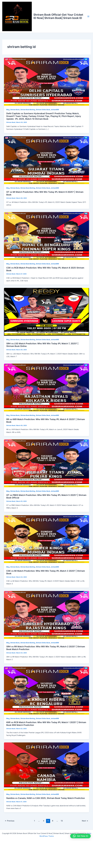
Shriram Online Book (43, 109)
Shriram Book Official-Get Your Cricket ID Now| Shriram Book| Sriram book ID (58, 16)
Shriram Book (15, 109)
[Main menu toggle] (88, 16)
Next (85, 821)
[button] (80, 836)
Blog (7, 109)
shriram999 (55, 109)
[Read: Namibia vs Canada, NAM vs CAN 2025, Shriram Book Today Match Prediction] (46, 766)
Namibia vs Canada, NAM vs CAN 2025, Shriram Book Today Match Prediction (45, 798)
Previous (9, 821)
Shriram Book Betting (27, 109)
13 (62, 821)
